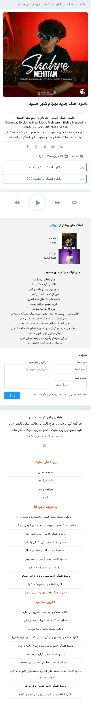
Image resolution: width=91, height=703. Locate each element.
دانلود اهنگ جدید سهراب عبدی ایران (45, 620)
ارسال (12, 395)
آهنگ (70, 4)
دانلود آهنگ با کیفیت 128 (44, 167)
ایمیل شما (80, 378)
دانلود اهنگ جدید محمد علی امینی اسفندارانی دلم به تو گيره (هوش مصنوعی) (46, 674)
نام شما (82, 362)
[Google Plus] (36, 146)
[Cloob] (61, 146)
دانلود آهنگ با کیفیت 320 (44, 179)
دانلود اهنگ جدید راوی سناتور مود (45, 533)
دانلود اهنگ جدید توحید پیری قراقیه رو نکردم (45, 694)
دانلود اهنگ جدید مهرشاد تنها (45, 584)
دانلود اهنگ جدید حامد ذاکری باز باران (45, 612)
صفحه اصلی (45, 472)
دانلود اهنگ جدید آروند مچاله (45, 629)
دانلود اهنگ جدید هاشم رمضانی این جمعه (45, 662)
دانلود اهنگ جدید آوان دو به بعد (45, 654)
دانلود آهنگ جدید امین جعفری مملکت (45, 550)
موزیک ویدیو (45, 489)
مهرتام (54, 225)
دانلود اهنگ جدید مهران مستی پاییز (46, 592)
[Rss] (44, 445)
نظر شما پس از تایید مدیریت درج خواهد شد (60, 394)
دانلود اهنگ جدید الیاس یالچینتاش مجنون (45, 517)
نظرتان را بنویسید (38, 362)
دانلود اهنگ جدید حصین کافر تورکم (45, 686)
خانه (82, 4)
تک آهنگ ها (45, 480)
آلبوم (46, 497)
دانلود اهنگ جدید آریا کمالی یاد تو (45, 542)
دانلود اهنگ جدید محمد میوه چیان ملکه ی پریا (45, 645)
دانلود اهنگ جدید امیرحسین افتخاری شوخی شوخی (45, 525)
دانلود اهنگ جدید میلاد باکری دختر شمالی (45, 576)
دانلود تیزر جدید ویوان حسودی (45, 567)
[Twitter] (53, 146)
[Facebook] (28, 146)
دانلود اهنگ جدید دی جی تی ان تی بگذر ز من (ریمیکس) (45, 637)
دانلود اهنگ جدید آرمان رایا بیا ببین (45, 559)
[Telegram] (44, 146)
